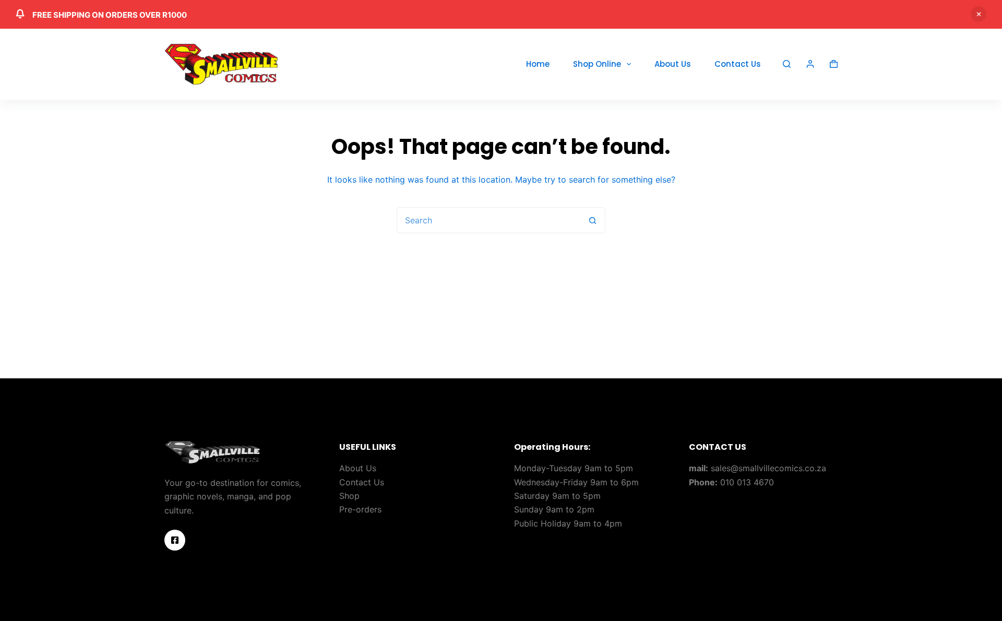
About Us (672, 63)
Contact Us (737, 63)
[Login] (810, 64)
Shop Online (597, 63)
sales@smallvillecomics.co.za (768, 468)
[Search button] (592, 220)
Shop (349, 496)
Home (538, 63)
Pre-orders (360, 509)
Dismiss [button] (978, 14)
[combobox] (488, 220)
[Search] (787, 64)
